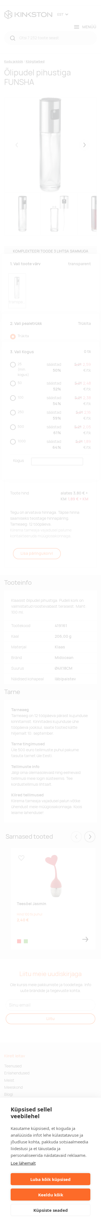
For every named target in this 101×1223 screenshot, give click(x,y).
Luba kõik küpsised (50, 1179)
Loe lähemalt (23, 1163)
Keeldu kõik (50, 1194)
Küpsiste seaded (50, 1210)
